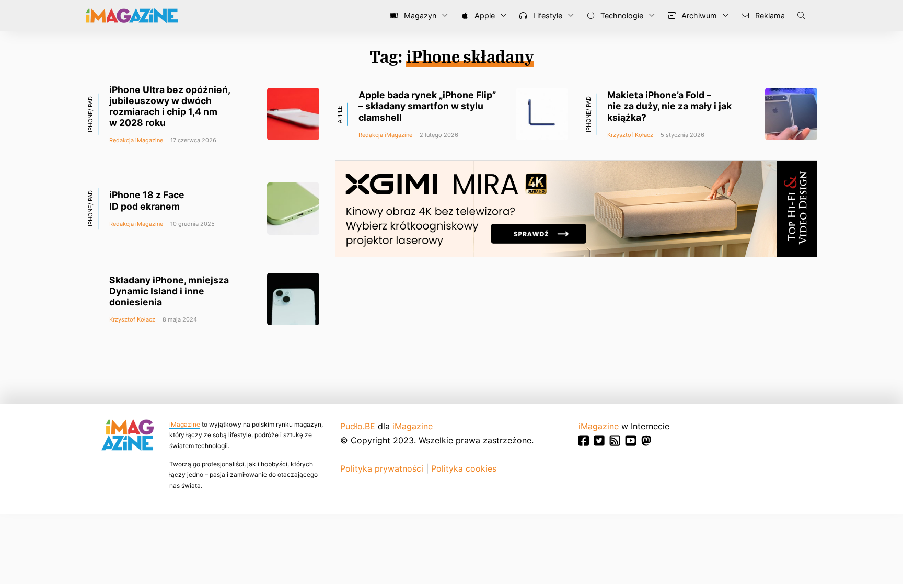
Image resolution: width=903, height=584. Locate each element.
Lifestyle (546, 15)
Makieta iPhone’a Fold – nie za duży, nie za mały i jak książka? (669, 105)
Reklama (769, 15)
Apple (483, 15)
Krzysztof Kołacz (630, 135)
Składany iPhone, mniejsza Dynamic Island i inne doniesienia (169, 290)
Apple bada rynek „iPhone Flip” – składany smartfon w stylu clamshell (427, 105)
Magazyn (419, 15)
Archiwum (698, 15)
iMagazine (184, 424)
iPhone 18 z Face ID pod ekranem (146, 200)
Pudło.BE (357, 426)
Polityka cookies (463, 468)
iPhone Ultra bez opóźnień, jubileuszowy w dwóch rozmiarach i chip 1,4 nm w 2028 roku (169, 106)
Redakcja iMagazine (136, 140)
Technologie (620, 15)
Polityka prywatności (381, 468)
